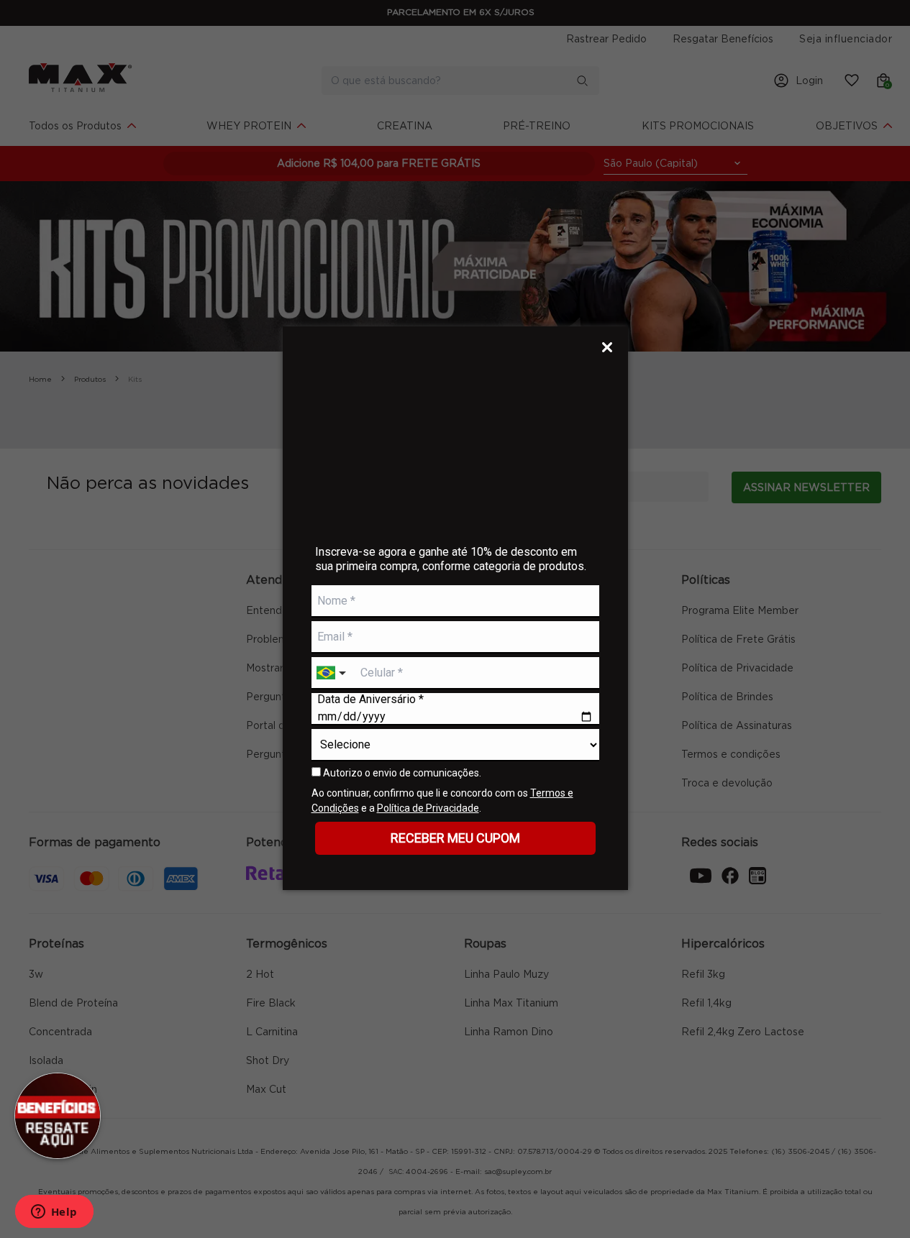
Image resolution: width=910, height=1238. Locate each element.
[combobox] (333, 673)
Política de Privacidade (428, 808)
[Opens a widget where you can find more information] (54, 1213)
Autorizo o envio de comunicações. (401, 773)
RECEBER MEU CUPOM (455, 837)
